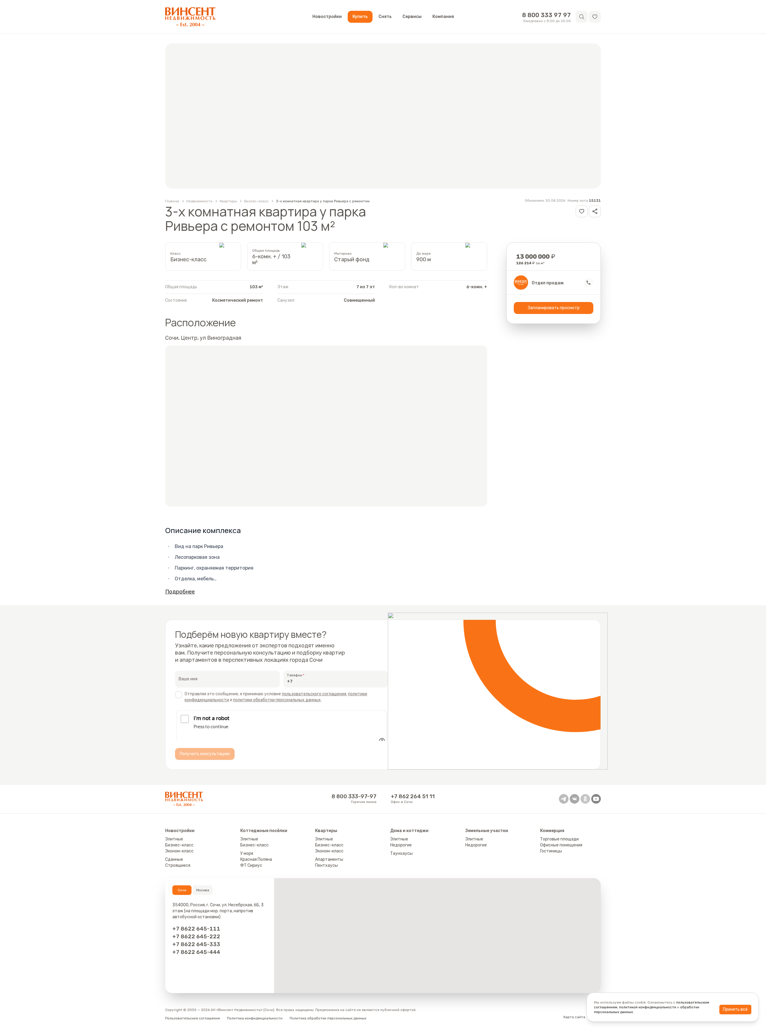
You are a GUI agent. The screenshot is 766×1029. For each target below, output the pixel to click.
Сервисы (412, 16)
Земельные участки (486, 836)
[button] (595, 17)
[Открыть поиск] (582, 17)
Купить (360, 16)
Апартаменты (329, 864)
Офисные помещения (561, 850)
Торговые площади (559, 844)
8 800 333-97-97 (354, 802)
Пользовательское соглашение (192, 1024)
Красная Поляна (256, 864)
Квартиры (228, 201)
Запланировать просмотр (554, 307)
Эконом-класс (179, 856)
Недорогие (401, 850)
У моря (246, 858)
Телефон (294, 675)
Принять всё (735, 1009)
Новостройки (327, 16)
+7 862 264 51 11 (413, 802)
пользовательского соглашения (314, 693)
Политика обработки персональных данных (328, 1024)
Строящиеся (177, 870)
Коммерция (552, 836)
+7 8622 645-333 (196, 949)
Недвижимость (199, 201)
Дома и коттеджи (409, 836)
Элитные (174, 844)
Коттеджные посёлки (263, 836)
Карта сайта (574, 1022)
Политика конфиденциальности (254, 1024)
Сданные (174, 864)
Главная (172, 201)
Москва (202, 895)
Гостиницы (551, 856)
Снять (385, 16)
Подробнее (180, 591)
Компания (443, 16)
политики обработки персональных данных (277, 699)
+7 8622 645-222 (196, 942)
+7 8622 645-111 (196, 934)
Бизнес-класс (256, 201)
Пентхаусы (326, 870)
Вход (596, 1022)
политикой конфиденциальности (647, 1007)
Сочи (182, 895)
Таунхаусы (401, 858)
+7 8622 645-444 (196, 957)
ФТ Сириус (251, 870)
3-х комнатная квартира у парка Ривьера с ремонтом (323, 201)
